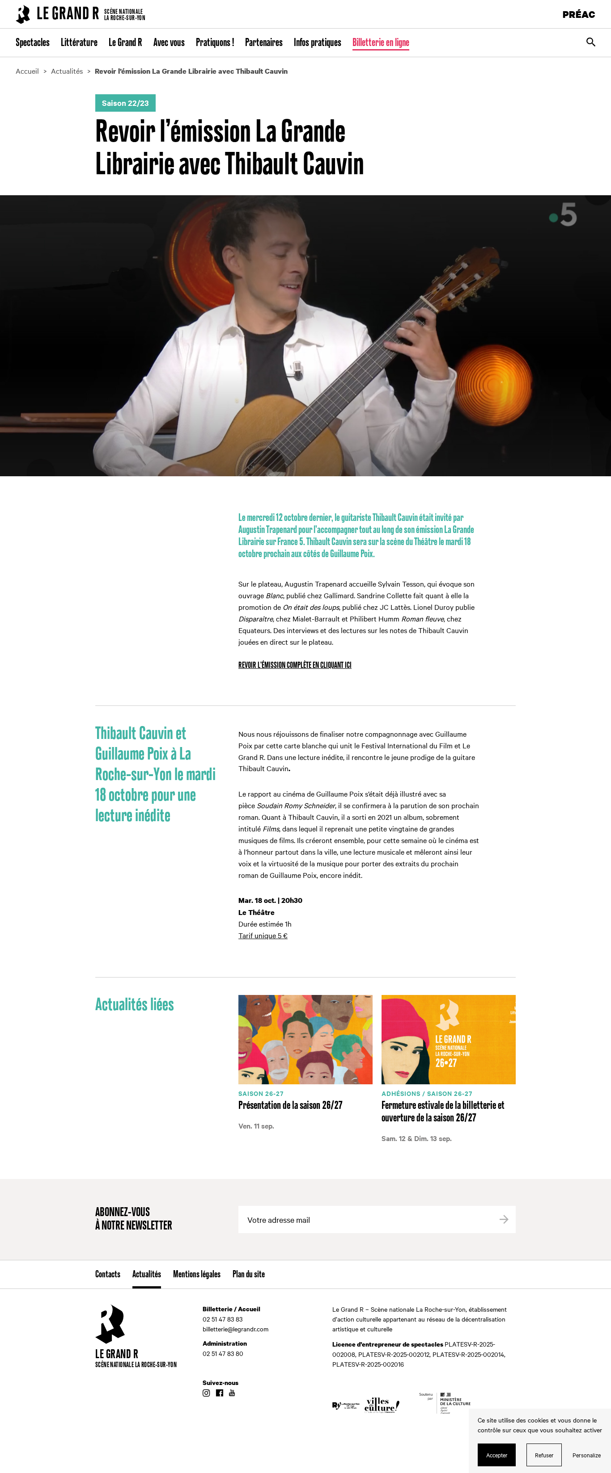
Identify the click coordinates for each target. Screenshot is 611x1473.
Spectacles (33, 43)
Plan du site (249, 1274)
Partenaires (264, 43)
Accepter (497, 1455)
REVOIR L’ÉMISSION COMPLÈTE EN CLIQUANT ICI (295, 665)
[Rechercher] (590, 43)
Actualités (146, 1274)
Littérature (79, 43)
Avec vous (169, 43)
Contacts (107, 1274)
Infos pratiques (317, 43)
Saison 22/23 (125, 102)
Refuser (544, 1455)
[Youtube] (232, 1393)
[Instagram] (206, 1393)
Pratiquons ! (215, 43)
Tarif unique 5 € (263, 935)
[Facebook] (219, 1393)
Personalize (587, 1455)
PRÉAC (579, 14)
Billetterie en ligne (380, 43)
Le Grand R (125, 43)
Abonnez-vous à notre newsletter (133, 1219)
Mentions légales (197, 1274)
